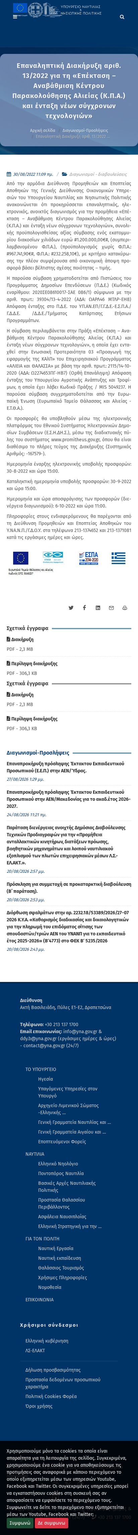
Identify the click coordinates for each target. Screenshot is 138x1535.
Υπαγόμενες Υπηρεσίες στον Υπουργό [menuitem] (67, 1092)
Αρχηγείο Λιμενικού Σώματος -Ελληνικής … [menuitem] (68, 1109)
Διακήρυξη (21, 639)
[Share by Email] (111, 608)
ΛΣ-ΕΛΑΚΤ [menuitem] (35, 1351)
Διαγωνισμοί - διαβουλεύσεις (98, 174)
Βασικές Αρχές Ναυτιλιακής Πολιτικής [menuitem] (67, 1186)
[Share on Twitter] (71, 608)
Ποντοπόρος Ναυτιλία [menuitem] (61, 1173)
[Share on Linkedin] (98, 608)
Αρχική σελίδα (42, 130)
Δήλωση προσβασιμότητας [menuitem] (53, 1370)
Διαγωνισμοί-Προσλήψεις (85, 130)
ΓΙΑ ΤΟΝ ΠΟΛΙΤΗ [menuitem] (42, 1239)
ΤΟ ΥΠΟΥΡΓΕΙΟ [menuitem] (40, 1069)
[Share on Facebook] (84, 608)
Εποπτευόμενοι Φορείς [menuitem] (62, 1142)
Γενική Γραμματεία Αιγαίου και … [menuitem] (72, 1132)
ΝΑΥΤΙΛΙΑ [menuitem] (34, 1154)
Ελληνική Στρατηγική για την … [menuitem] (69, 1226)
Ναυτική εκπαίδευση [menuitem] (59, 1258)
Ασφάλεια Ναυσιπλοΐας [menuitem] (62, 1217)
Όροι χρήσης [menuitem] (39, 1406)
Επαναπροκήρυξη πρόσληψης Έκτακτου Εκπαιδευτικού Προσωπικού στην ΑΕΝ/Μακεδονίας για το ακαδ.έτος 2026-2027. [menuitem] (69, 799)
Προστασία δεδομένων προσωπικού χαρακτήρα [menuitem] (62, 1383)
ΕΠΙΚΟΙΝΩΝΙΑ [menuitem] (39, 1300)
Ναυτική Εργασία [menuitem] (55, 1248)
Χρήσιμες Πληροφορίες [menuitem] (62, 1278)
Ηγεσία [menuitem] (45, 1079)
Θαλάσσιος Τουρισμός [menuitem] (61, 1268)
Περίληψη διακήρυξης (34, 664)
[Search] (122, 15)
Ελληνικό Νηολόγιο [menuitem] (58, 1164)
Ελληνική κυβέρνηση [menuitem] (46, 1341)
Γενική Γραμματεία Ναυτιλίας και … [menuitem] (74, 1122)
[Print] (124, 608)
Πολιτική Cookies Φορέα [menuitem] (51, 1396)
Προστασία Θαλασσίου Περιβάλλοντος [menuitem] (61, 1203)
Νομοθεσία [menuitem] (49, 1287)
